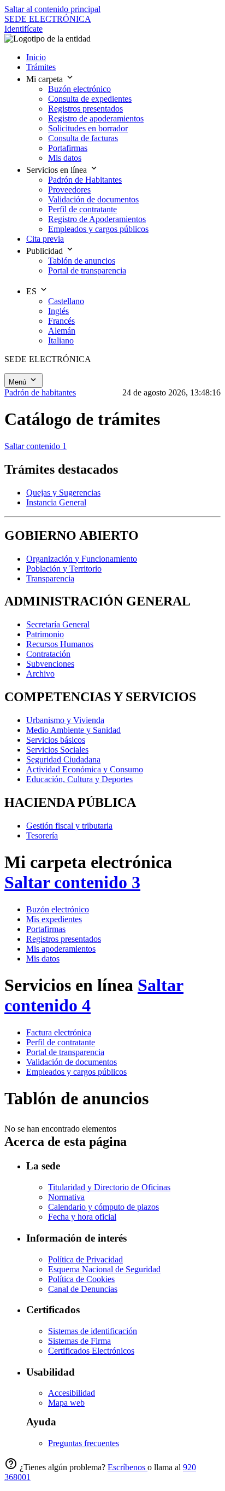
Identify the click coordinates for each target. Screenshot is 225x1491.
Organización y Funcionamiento (81, 558)
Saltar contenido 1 (35, 446)
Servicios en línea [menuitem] (57, 169)
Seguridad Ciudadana (63, 759)
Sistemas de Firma (79, 1341)
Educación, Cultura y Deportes (79, 779)
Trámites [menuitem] (41, 67)
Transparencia (50, 578)
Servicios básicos (55, 739)
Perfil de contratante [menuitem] (82, 209)
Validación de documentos (71, 1062)
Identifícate (23, 28)
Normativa (66, 1197)
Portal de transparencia (65, 1052)
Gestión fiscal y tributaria (69, 825)
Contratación (48, 654)
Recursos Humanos (59, 644)
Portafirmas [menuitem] (67, 148)
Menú (18, 382)
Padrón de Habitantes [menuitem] (85, 179)
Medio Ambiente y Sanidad (73, 730)
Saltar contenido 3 (72, 882)
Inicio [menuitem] (36, 57)
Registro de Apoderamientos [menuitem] (97, 219)
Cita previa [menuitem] (45, 238)
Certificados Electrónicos (91, 1350)
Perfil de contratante (60, 1042)
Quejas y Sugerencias (63, 492)
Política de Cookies (81, 1279)
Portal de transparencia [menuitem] (87, 270)
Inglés (58, 311)
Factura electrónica (58, 1032)
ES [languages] (32, 291)
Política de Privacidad (85, 1259)
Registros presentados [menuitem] (85, 108)
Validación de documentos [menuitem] (93, 199)
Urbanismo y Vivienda (65, 720)
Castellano (66, 301)
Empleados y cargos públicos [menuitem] (98, 229)
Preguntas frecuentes (83, 1443)
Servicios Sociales (57, 749)
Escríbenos (127, 1467)
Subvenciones (50, 663)
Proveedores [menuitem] (69, 189)
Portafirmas (46, 929)
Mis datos (43, 958)
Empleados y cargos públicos (76, 1071)
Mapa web (66, 1402)
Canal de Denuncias (82, 1289)
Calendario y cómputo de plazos (103, 1207)
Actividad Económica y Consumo (84, 769)
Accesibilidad (71, 1392)
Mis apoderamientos (61, 948)
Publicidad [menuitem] (45, 250)
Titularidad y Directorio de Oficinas (109, 1187)
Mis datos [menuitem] (64, 157)
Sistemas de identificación (92, 1331)
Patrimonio (45, 634)
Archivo (40, 673)
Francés (61, 320)
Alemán (61, 330)
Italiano (61, 340)
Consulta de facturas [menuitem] (83, 138)
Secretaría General (58, 624)
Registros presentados (63, 938)
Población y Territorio (64, 568)
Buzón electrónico (57, 909)
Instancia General (56, 502)
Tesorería (42, 835)
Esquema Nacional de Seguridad (104, 1269)
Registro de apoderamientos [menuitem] (96, 118)
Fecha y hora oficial (82, 1216)
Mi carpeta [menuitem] (45, 79)
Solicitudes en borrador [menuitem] (88, 128)
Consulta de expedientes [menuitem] (90, 98)
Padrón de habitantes (40, 392)
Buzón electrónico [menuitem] (79, 89)
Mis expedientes (54, 919)
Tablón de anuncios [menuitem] (81, 260)
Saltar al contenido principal (52, 9)
